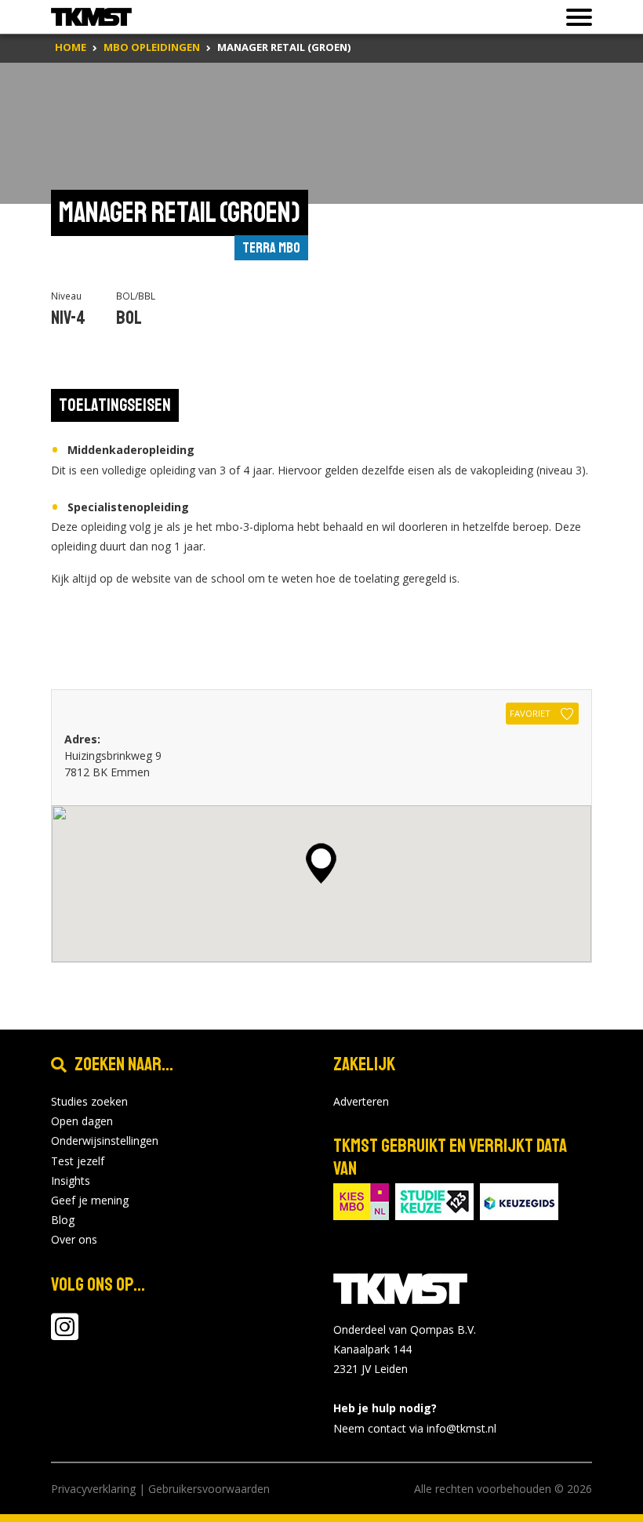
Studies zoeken (89, 1101)
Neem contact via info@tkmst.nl (414, 1428)
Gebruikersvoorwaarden (209, 1488)
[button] (321, 863)
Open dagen (82, 1120)
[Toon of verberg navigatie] (574, 17)
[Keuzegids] (519, 1200)
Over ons (74, 1239)
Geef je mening (90, 1200)
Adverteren (361, 1101)
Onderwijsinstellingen (104, 1140)
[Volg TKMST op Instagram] (64, 1334)
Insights (70, 1180)
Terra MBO (271, 247)
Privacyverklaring (93, 1488)
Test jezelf (77, 1160)
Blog (62, 1219)
